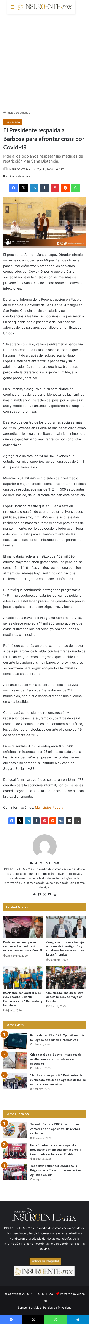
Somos (22, 1307)
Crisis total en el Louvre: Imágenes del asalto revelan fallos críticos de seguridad (56, 1059)
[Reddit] (65, 188)
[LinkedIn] (34, 188)
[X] (23, 188)
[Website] (34, 894)
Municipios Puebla (49, 807)
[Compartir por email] (69, 820)
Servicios (35, 1307)
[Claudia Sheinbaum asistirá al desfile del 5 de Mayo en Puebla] (66, 977)
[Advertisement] (44, 60)
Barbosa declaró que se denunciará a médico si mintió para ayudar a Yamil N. (23, 946)
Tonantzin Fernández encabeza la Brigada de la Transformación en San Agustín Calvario (55, 1170)
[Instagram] (54, 894)
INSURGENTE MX (19, 169)
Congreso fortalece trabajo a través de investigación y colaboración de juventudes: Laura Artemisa (65, 948)
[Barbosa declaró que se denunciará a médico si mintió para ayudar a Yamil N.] (23, 927)
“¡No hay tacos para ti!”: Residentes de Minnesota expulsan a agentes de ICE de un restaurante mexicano (58, 1079)
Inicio (10, 112)
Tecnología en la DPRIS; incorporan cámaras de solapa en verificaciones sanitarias (55, 1128)
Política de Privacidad (57, 1307)
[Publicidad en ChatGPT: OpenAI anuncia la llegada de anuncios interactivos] (15, 1041)
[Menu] (13, 8)
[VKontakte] (61, 820)
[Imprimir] (77, 820)
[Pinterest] (55, 188)
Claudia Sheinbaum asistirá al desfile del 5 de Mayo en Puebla (64, 997)
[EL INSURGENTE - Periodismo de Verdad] (45, 7)
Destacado (23, 112)
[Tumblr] (44, 188)
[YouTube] (49, 894)
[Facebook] (13, 188)
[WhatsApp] (75, 188)
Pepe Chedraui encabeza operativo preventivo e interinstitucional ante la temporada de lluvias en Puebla (55, 1149)
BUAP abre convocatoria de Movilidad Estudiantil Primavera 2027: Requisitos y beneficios (23, 999)
